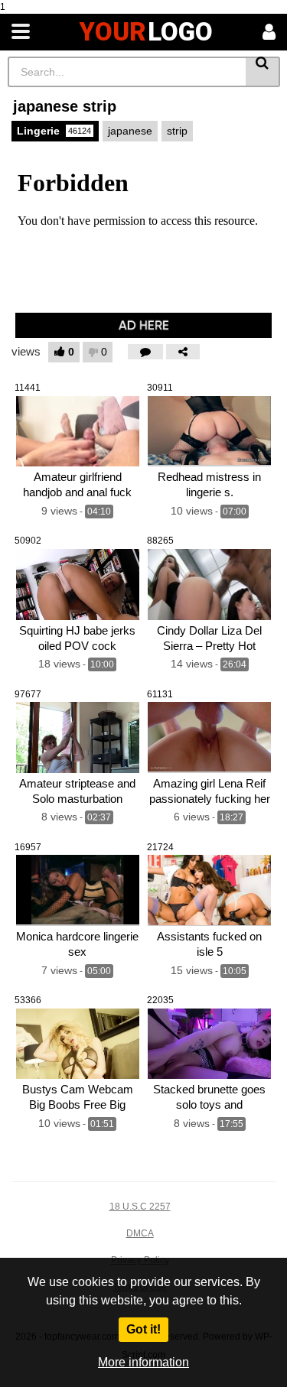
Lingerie (54, 131)
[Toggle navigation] (20, 32)
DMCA (140, 1233)
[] (263, 72)
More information (143, 1362)
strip (177, 131)
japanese (130, 131)
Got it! (143, 1329)
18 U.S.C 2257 (140, 1206)
